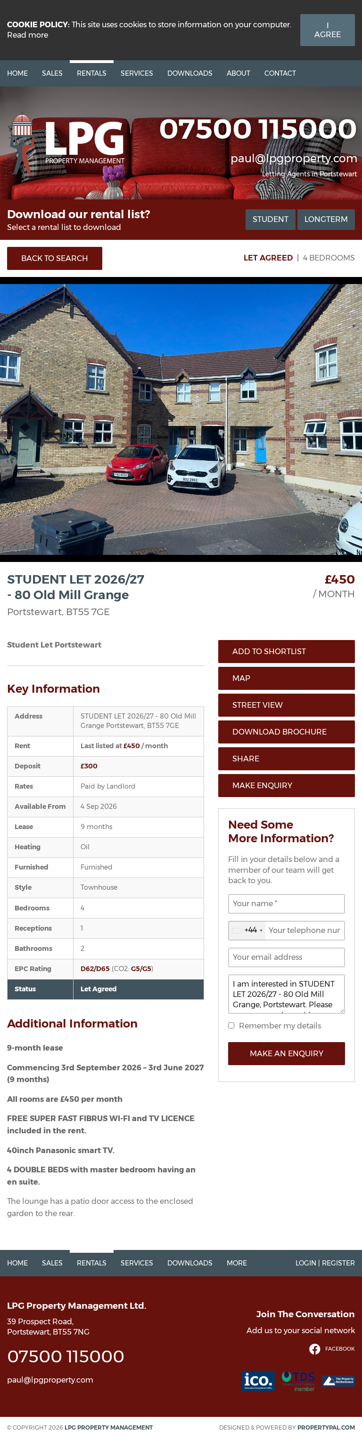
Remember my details (280, 1025)
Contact (280, 73)
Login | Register (325, 1263)
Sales (52, 73)
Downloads (190, 73)
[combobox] (247, 930)
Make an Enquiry (286, 1053)
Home (17, 73)
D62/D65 (95, 969)
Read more (27, 35)
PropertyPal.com (326, 1427)
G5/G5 (141, 969)
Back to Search (54, 258)
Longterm (326, 219)
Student (270, 219)
